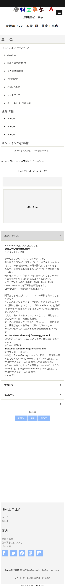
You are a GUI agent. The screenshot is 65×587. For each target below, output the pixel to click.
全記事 (5, 521)
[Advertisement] (32, 466)
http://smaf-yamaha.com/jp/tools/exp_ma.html (27, 335)
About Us (11, 55)
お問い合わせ (13, 87)
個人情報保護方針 (15, 71)
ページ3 (11, 127)
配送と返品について (16, 63)
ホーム (4, 161)
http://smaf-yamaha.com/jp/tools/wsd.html (25, 348)
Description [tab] (11, 235)
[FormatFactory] (31, 179)
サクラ (26, 365)
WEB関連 (25, 161)
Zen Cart (45, 570)
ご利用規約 (12, 79)
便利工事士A (24, 570)
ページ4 (11, 135)
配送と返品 (7, 538)
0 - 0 (60, 38)
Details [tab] (8, 385)
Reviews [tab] (8, 394)
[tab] (32, 403)
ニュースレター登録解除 (19, 103)
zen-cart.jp (55, 570)
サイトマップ (13, 95)
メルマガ (6, 546)
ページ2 (11, 118)
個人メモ (14, 161)
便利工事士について (12, 542)
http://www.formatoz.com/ (17, 249)
